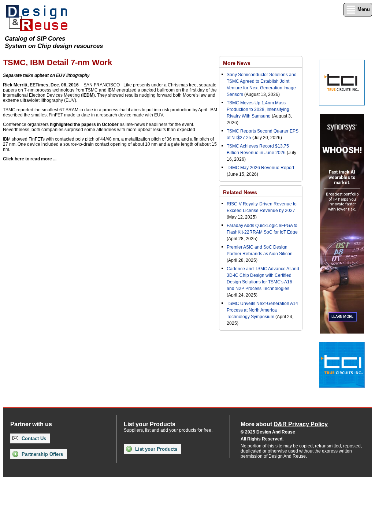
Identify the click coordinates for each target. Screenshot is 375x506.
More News (236, 63)
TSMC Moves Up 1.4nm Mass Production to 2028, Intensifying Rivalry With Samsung (258, 109)
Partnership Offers (41, 454)
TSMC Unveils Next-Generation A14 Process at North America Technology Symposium (262, 310)
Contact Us (33, 438)
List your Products (155, 449)
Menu (363, 9)
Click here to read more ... (29, 158)
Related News (240, 192)
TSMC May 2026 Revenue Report (260, 167)
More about (284, 424)
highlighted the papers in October (84, 124)
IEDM (87, 95)
